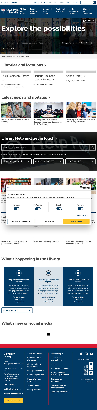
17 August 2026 (10, 104)
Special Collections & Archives (73, 11)
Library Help (9, 385)
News (61, 2)
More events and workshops (10, 311)
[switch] (38, 208)
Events (68, 2)
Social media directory (85, 359)
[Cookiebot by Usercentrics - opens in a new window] (81, 187)
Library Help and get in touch (27, 138)
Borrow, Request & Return (33, 11)
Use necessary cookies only (21, 221)
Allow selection (48, 221)
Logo (10, 11)
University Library (9, 2)
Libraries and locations (22, 65)
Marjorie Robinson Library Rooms (44, 77)
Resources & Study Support (47, 11)
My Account (89, 21)
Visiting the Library (23, 11)
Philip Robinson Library (15, 76)
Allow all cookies (76, 221)
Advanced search (8, 48)
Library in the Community (87, 11)
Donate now (11, 400)
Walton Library (74, 76)
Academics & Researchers (60, 10)
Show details (81, 215)
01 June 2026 (73, 104)
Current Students (46, 2)
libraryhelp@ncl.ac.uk (12, 161)
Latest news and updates (24, 97)
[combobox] (32, 43)
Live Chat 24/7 (74, 161)
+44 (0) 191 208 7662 (45, 161)
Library (36, 2)
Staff (55, 2)
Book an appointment (12, 394)
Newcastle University (10, 56)
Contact (75, 2)
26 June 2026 (41, 104)
